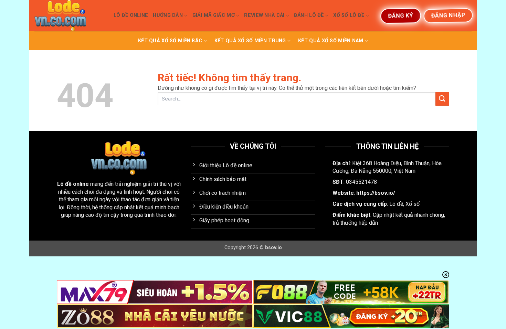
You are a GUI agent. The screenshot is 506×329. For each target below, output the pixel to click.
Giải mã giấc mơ (213, 15)
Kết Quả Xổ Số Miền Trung (250, 41)
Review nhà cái (264, 15)
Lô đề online (73, 184)
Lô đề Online (131, 15)
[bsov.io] (68, 15)
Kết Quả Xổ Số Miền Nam (330, 41)
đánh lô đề (309, 15)
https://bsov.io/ (375, 193)
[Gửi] (442, 98)
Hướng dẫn (168, 15)
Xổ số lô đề (348, 15)
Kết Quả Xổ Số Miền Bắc (170, 41)
